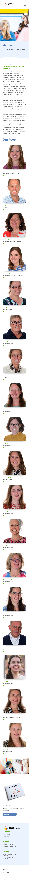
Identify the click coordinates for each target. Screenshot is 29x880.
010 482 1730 (6, 859)
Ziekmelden (7, 834)
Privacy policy (6, 872)
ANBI (4, 869)
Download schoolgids (9, 814)
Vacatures (7, 836)
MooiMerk (7, 876)
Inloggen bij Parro (9, 844)
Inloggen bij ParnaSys (10, 846)
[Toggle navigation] (24, 4)
